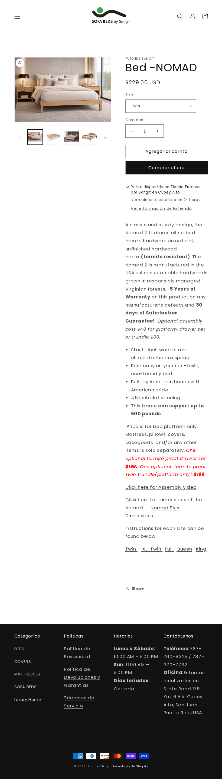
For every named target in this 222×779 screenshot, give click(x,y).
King (201, 549)
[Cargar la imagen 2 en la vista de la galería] (53, 137)
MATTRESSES (27, 674)
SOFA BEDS (25, 687)
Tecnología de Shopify (130, 766)
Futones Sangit (99, 766)
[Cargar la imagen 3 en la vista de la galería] (71, 137)
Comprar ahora (166, 168)
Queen (184, 549)
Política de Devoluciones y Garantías (82, 677)
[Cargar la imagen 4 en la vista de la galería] (89, 137)
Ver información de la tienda (161, 208)
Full (169, 549)
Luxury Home (27, 699)
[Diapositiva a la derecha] (105, 137)
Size (129, 94)
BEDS (19, 649)
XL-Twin (152, 549)
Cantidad (134, 120)
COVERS (22, 661)
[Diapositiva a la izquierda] (20, 137)
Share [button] (138, 588)
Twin (131, 549)
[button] (17, 16)
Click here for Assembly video (161, 487)
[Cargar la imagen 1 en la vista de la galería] (35, 137)
